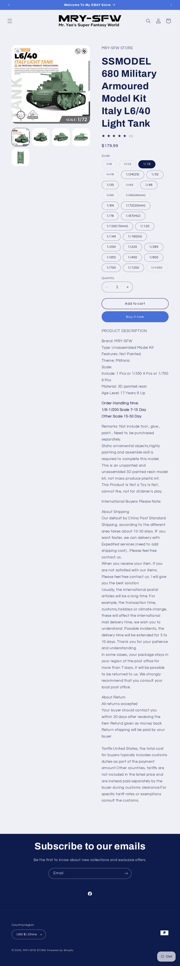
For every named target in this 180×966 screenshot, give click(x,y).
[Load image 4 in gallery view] (81, 137)
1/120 (144, 226)
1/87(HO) (133, 216)
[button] (10, 21)
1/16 (147, 164)
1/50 (112, 196)
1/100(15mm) (117, 226)
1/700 (111, 267)
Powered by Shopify (60, 950)
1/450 (132, 257)
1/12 (130, 165)
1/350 (111, 257)
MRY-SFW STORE (34, 950)
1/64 (110, 205)
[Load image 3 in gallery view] (61, 137)
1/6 (111, 165)
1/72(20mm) (136, 205)
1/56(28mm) (138, 196)
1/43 (132, 186)
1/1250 (159, 269)
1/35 (110, 185)
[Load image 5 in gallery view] (21, 157)
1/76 (110, 216)
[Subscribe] (126, 873)
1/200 (111, 246)
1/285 (153, 246)
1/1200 (133, 267)
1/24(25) (132, 174)
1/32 (155, 174)
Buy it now (135, 316)
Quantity (108, 278)
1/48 (149, 185)
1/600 (153, 257)
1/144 (111, 236)
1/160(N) (135, 236)
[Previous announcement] (9, 5)
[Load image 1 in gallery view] (21, 137)
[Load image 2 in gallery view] (41, 137)
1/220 (132, 246)
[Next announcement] (171, 5)
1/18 (112, 176)
